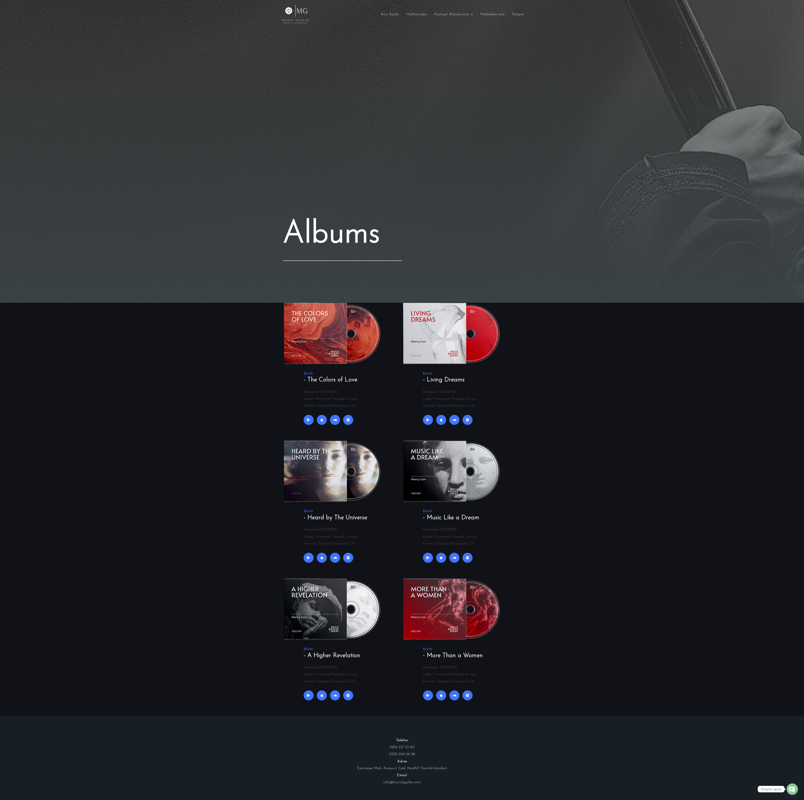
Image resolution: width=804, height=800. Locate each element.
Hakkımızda (416, 14)
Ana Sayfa (390, 14)
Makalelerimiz (492, 14)
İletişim (518, 14)
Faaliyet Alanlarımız (451, 14)
